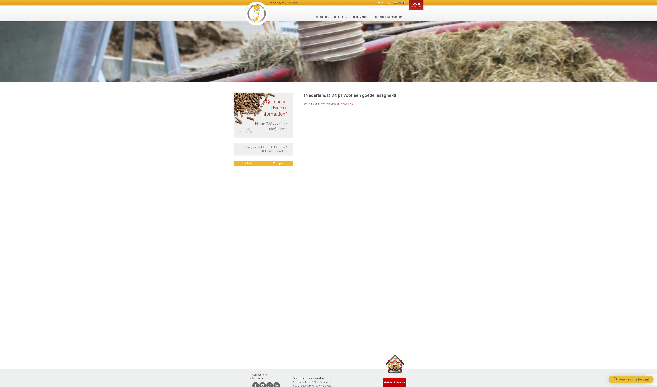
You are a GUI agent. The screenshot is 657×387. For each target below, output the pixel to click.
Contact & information (388, 17)
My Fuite (416, 5)
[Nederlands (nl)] (395, 3)
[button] (631, 379)
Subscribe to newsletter (274, 151)
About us (321, 17)
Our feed (340, 17)
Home (381, 2)
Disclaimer (258, 378)
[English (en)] (403, 3)
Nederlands (347, 103)
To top (277, 163)
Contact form (259, 374)
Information (360, 17)
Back (250, 163)
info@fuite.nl (277, 129)
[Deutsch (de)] (399, 3)
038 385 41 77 (276, 123)
